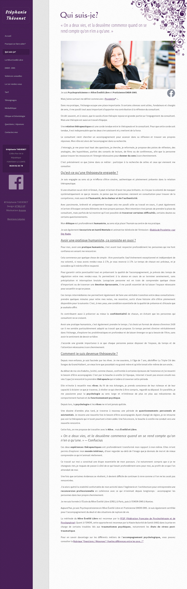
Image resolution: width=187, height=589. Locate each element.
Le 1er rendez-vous (13, 84)
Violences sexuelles (13, 76)
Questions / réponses (14, 124)
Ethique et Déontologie (15, 116)
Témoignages (11, 100)
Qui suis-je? (10, 52)
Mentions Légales (16, 219)
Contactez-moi (11, 132)
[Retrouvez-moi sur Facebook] (16, 182)
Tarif (7, 92)
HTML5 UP (20, 206)
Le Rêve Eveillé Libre (14, 60)
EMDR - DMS (10, 68)
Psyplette (110, 98)
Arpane (22, 210)
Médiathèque (10, 108)
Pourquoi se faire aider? (15, 43)
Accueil (8, 36)
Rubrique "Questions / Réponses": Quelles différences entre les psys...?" (108, 541)
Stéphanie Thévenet (16, 15)
